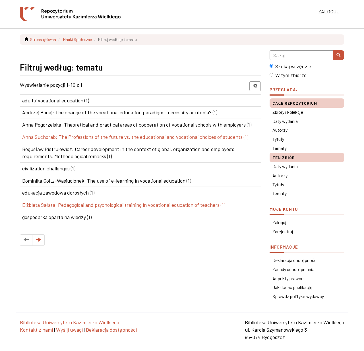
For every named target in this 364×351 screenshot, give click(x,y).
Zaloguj (279, 222)
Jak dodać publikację (292, 287)
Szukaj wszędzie (293, 66)
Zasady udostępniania (293, 269)
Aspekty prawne (287, 278)
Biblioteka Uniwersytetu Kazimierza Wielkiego (69, 322)
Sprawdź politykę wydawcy (298, 296)
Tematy (279, 148)
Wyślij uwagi (69, 330)
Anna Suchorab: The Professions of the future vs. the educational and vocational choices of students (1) (135, 137)
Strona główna (43, 39)
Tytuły (278, 139)
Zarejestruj (282, 231)
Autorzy (280, 130)
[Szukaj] (338, 55)
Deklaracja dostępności (295, 260)
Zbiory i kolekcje (287, 112)
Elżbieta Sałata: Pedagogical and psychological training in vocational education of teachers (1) (123, 205)
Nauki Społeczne (77, 39)
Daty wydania (285, 121)
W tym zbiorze (291, 75)
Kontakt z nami (36, 330)
